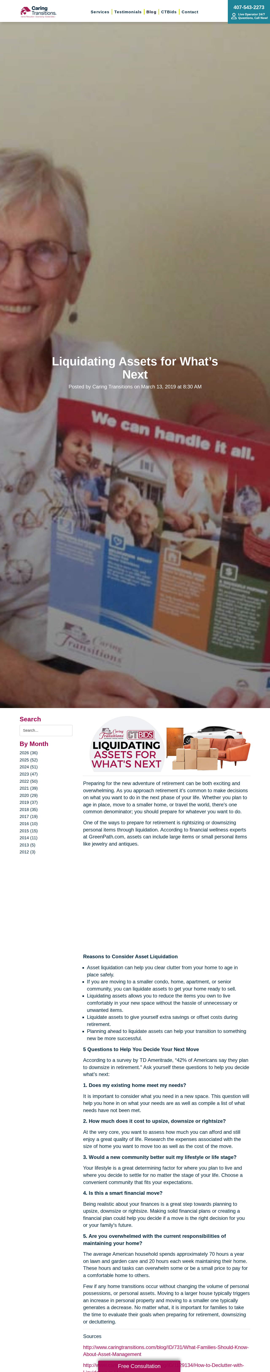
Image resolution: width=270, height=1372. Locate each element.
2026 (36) (29, 752)
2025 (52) (29, 760)
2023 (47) (29, 774)
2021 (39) (29, 788)
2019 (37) (29, 802)
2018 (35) (29, 809)
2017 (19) (29, 816)
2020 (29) (29, 795)
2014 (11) (29, 837)
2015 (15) (29, 831)
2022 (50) (29, 781)
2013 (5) (27, 845)
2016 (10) (29, 823)
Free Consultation (139, 1366)
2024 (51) (29, 767)
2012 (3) (27, 852)
